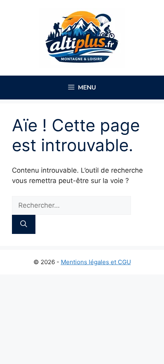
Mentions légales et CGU (96, 262)
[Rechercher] (23, 224)
